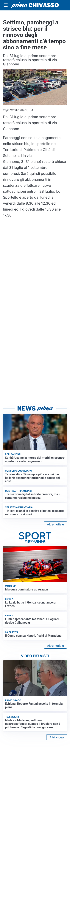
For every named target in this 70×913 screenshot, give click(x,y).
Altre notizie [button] (55, 524)
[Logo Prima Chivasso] (35, 5)
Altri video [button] (56, 737)
